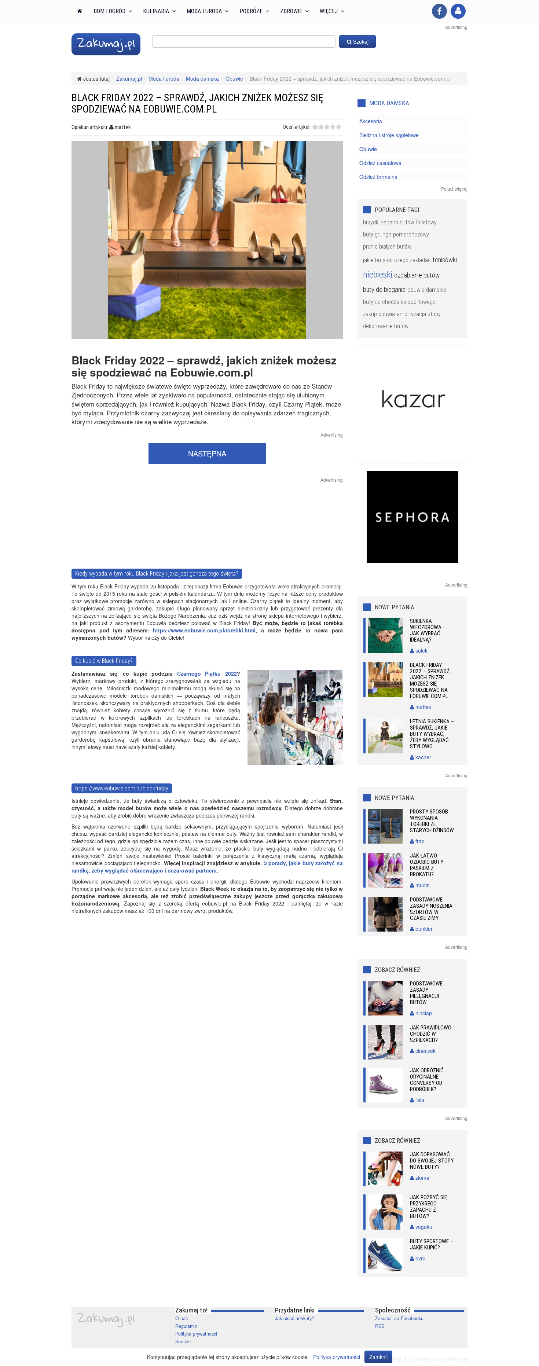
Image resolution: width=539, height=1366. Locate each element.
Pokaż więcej (454, 189)
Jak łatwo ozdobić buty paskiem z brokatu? (426, 865)
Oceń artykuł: (297, 127)
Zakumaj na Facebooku (399, 1318)
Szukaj (360, 41)
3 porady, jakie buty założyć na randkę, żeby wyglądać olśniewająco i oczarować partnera (207, 866)
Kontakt (183, 1341)
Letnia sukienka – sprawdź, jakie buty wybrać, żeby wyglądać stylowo (432, 734)
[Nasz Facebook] (439, 11)
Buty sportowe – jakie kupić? (431, 1244)
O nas (181, 1318)
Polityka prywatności (196, 1333)
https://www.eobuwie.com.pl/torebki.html (204, 630)
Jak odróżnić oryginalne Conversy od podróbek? (427, 1080)
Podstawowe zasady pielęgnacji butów (426, 993)
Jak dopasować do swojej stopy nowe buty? (432, 1160)
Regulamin (186, 1326)
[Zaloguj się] (458, 11)
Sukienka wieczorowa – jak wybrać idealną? (428, 630)
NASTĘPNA (207, 453)
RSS (379, 1326)
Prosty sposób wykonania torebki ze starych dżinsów (432, 821)
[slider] (326, 127)
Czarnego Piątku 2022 (207, 673)
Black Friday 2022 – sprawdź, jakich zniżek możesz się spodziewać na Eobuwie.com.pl (430, 680)
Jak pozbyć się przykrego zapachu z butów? (428, 1206)
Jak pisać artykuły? (294, 1318)
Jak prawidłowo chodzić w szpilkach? (430, 1033)
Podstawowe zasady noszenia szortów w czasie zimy (431, 909)
